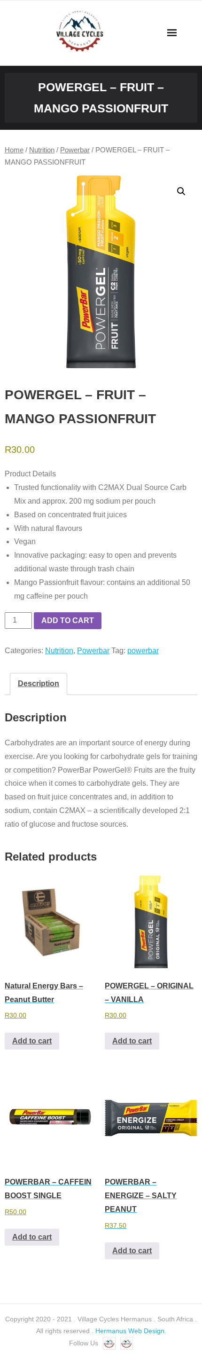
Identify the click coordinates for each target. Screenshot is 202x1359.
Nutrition (41, 150)
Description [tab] (38, 683)
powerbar (143, 651)
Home (14, 150)
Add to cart (67, 620)
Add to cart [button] (32, 1041)
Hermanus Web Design (129, 1331)
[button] (181, 191)
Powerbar (75, 150)
